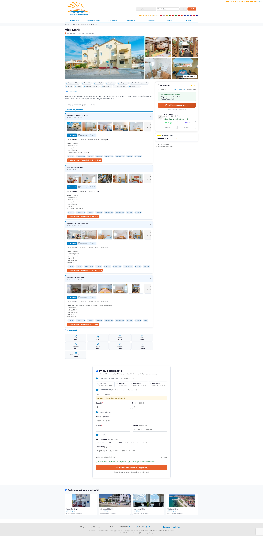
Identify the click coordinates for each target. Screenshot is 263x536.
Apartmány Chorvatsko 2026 (144, 530)
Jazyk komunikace (107, 439)
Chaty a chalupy (169, 530)
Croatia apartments (158, 530)
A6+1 (184, 89)
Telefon (139, 426)
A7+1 (179, 89)
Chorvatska (132, 530)
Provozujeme (92, 530)
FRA (127, 443)
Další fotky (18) (191, 76)
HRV (139, 443)
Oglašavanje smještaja (171, 527)
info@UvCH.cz (148, 527)
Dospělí (99, 403)
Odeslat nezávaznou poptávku (132, 467)
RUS (133, 443)
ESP (121, 443)
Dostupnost (83, 135)
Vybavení (73, 135)
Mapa (168, 127)
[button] (176, 137)
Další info (188, 20)
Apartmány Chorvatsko (132, 533)
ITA (115, 443)
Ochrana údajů (133, 527)
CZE (98, 443)
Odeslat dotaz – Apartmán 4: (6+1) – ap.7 (84, 324)
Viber (188, 123)
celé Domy (169, 20)
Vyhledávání (112, 20)
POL (144, 443)
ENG (104, 443)
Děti (138, 403)
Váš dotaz (104, 447)
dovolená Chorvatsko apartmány (106, 530)
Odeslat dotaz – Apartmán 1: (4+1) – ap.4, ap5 (85, 160)
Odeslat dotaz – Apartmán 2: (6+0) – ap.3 (84, 216)
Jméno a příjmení (103, 417)
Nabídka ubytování (93, 20)
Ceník (93, 135)
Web (187, 127)
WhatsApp (168, 123)
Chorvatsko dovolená (122, 530)
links (124, 533)
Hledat (192, 9)
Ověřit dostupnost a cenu (178, 105)
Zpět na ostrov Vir (163, 144)
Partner (121, 533)
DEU (110, 443)
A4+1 (171, 89)
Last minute (150, 20)
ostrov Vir (85, 24)
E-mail (99, 426)
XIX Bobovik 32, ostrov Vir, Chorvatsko (80, 33)
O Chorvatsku (131, 20)
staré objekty (114, 533)
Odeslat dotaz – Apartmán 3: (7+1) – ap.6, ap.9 (86, 270)
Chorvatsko (74, 20)
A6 (175, 89)
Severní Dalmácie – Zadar (72, 24)
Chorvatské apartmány (146, 533)
